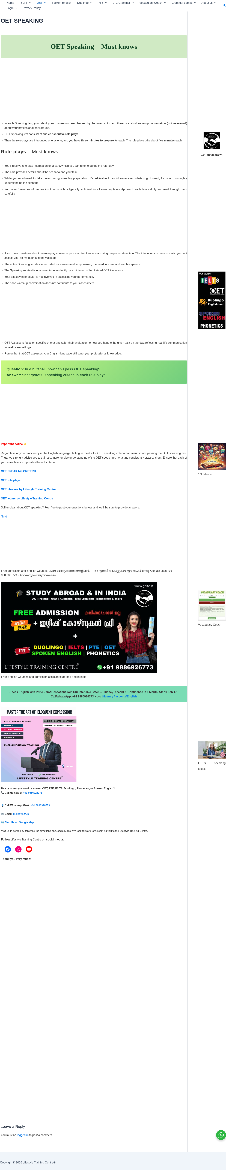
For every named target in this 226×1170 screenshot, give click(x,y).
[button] (29, 2)
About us (207, 2)
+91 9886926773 (32, 792)
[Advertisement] (94, 93)
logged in (23, 1135)
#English (131, 696)
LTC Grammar (121, 2)
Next (4, 516)
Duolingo (83, 2)
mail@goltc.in (21, 813)
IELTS (24, 2)
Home (10, 2)
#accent (119, 696)
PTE (100, 2)
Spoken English (62, 2)
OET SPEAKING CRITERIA (19, 471)
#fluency (107, 696)
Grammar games (182, 2)
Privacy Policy (32, 8)
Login (10, 8)
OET (40, 2)
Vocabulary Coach (150, 2)
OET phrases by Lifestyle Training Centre (28, 489)
